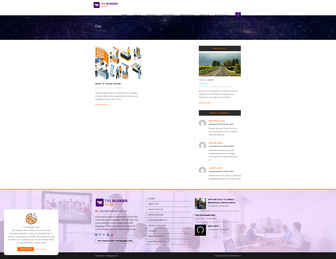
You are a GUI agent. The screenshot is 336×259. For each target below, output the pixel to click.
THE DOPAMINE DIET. (205, 215)
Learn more (40, 249)
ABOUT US (153, 204)
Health (137, 15)
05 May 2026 (204, 87)
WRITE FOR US (155, 209)
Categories (168, 15)
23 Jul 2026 (224, 206)
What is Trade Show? (108, 84)
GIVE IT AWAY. (206, 80)
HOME (151, 199)
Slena (108, 88)
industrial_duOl (217, 121)
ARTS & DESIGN (155, 215)
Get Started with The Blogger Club (114, 241)
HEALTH (152, 231)
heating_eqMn (216, 143)
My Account (221, 15)
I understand (25, 249)
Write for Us (187, 15)
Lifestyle (151, 15)
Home (124, 15)
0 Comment (117, 88)
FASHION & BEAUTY (157, 220)
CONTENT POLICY (157, 242)
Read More (101, 104)
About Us (204, 15)
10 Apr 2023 (99, 88)
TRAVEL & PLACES (157, 225)
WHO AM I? (213, 226)
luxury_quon (215, 168)
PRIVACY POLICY (156, 236)
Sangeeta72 (215, 87)
